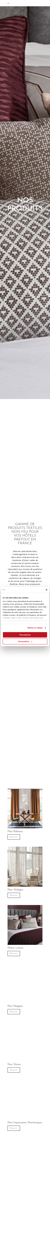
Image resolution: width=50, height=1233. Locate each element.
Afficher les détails (35, 628)
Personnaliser (23, 641)
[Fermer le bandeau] (46, 590)
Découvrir (14, 837)
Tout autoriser (25, 635)
